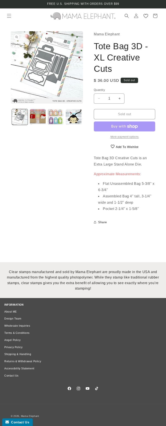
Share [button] (102, 222)
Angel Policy (12, 340)
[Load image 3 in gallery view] (56, 117)
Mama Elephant (30, 416)
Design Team (12, 318)
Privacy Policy (13, 347)
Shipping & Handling (17, 354)
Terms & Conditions (17, 332)
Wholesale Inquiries (17, 325)
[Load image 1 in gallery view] (20, 117)
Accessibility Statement (19, 368)
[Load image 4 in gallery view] (73, 117)
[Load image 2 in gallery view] (38, 117)
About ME (10, 311)
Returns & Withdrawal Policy (22, 361)
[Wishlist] (145, 16)
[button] (9, 16)
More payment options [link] (124, 136)
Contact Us (11, 375)
